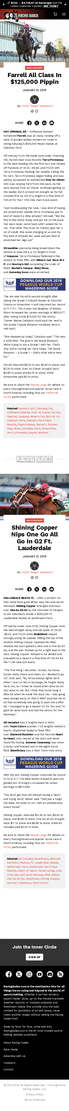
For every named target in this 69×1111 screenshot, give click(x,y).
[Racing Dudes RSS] (60, 974)
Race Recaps (35, 67)
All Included (26, 858)
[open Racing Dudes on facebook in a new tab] (8, 974)
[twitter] (32, 111)
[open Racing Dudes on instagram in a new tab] (29, 974)
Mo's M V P (52, 416)
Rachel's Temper (46, 424)
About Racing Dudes (16, 1042)
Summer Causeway (19, 882)
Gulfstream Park (17, 866)
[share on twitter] (36, 123)
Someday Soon (31, 428)
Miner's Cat (37, 416)
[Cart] (55, 14)
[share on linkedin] (44, 123)
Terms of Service (34, 1099)
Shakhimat (32, 878)
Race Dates (11, 1049)
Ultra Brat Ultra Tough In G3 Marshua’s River (36, 918)
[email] (36, 111)
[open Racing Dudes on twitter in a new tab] (19, 974)
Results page (38, 384)
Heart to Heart (27, 870)
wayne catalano (38, 432)
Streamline (48, 428)
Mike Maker (52, 874)
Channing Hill (44, 408)
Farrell (56, 412)
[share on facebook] (29, 123)
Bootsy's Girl (26, 408)
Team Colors (40, 882)
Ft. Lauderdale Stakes (44, 862)
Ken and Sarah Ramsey (29, 874)
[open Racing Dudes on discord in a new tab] (50, 974)
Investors (9, 1062)
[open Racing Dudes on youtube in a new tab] (39, 974)
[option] (34, 4)
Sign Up (34, 957)
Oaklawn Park (16, 420)
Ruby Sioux (13, 428)
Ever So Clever (40, 412)
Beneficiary (41, 858)
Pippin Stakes (26, 424)
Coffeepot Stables (18, 412)
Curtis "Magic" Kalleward (37, 106)
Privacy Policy (34, 1094)
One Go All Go (15, 878)
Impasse (23, 416)
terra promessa (17, 432)
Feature (12, 416)
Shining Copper (50, 878)
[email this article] (51, 123)
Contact (8, 1069)
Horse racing (46, 870)
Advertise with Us (14, 1056)
